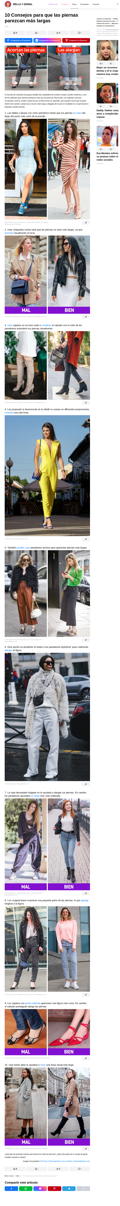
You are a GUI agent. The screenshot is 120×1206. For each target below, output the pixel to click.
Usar (9, 325)
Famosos (100, 78)
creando (9, 412)
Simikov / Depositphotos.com (78, 1161)
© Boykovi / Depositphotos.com (36, 316)
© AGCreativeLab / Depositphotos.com (17, 640)
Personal (54, 4)
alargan (8, 650)
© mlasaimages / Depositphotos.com (34, 402)
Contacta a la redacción (104, 18)
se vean (77, 113)
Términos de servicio (103, 23)
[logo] (19, 4)
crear (43, 1065)
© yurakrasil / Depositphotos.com (15, 316)
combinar (46, 325)
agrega (84, 900)
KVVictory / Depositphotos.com (52, 1161)
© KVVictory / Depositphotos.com (15, 994)
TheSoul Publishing (112, 29)
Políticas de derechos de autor (106, 21)
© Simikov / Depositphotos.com (36, 994)
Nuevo (66, 4)
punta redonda (32, 1003)
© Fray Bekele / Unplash (12, 1148)
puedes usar (23, 547)
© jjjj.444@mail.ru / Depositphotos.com (17, 893)
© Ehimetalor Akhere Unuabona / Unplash (34, 1148)
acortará (9, 233)
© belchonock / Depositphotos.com (16, 1058)
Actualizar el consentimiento (105, 26)
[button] (101, 63)
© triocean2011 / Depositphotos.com (16, 539)
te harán (35, 796)
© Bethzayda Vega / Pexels (13, 402)
